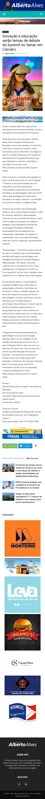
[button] (4, 14)
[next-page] (7, 508)
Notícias (5, 32)
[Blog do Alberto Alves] (22, 5)
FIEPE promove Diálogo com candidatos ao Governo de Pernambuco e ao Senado (29, 485)
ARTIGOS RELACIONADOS (13, 458)
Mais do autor (32, 458)
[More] (35, 445)
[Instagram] (25, 784)
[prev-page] (3, 508)
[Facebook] (19, 784)
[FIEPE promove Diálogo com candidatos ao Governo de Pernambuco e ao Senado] (8, 485)
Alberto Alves (9, 53)
